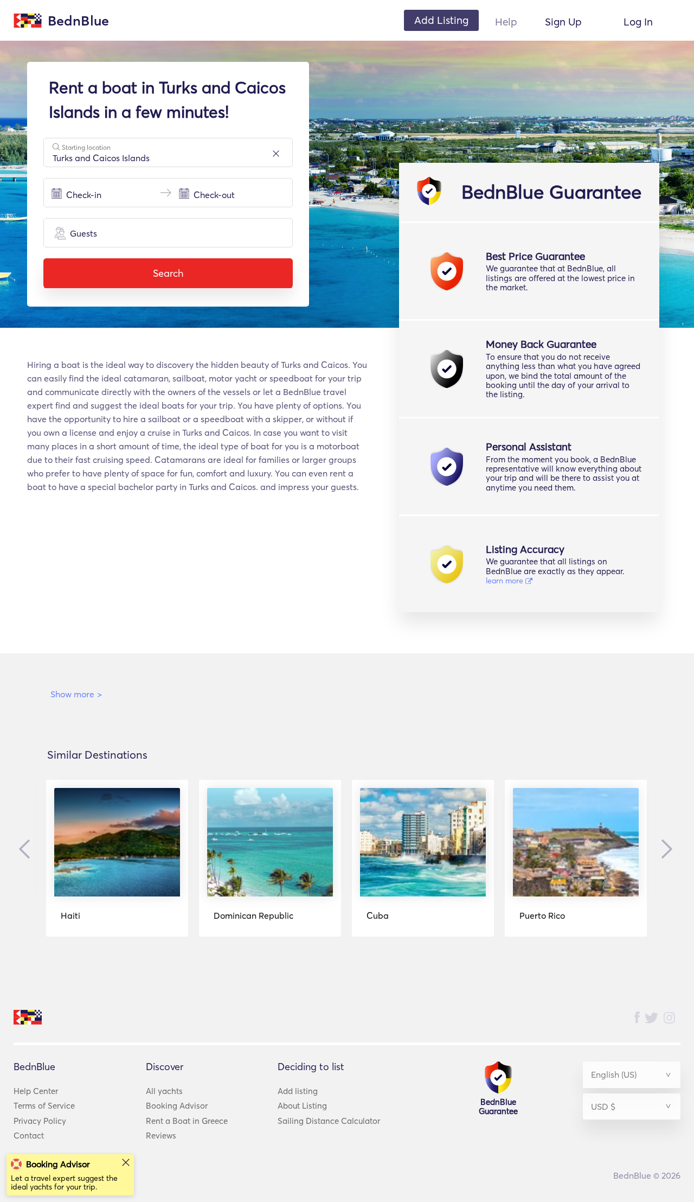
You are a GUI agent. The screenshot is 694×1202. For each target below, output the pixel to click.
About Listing (302, 1106)
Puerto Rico (542, 915)
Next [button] (664, 848)
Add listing (298, 1091)
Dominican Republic (253, 915)
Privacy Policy (40, 1121)
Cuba (378, 915)
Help (506, 21)
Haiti (70, 915)
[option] (117, 858)
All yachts (164, 1091)
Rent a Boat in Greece (187, 1121)
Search (168, 273)
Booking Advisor (177, 1106)
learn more (505, 581)
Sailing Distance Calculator (329, 1121)
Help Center (36, 1091)
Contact (29, 1135)
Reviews (161, 1135)
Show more (76, 694)
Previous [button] (27, 849)
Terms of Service (44, 1106)
